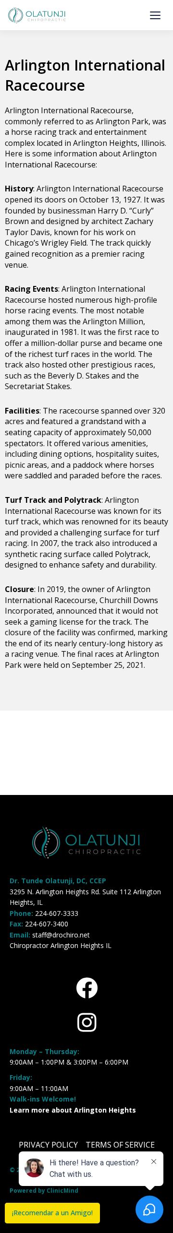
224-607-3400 (46, 923)
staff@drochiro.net (61, 934)
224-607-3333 (56, 913)
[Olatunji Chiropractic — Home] (37, 15)
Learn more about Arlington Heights (73, 1109)
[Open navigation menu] (155, 15)
